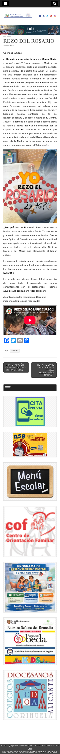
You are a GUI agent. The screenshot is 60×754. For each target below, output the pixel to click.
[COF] (30, 531)
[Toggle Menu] (7, 387)
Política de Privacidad (23, 745)
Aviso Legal (6, 745)
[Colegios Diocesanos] (30, 695)
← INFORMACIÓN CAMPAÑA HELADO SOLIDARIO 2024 (16, 367)
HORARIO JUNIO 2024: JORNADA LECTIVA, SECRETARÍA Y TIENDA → (45, 370)
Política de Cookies (43, 745)
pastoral (14, 351)
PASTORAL (7, 37)
